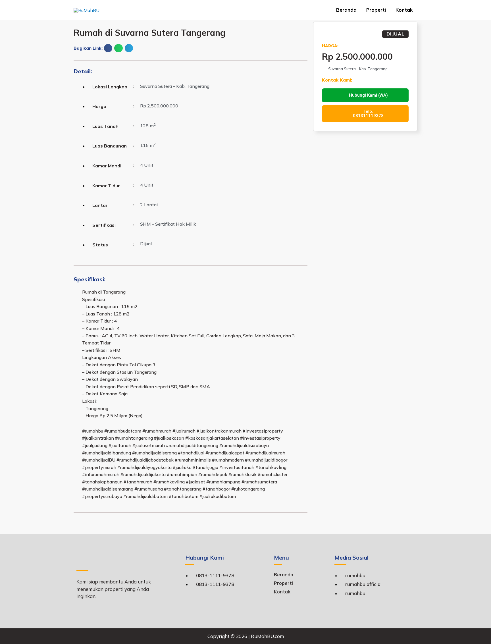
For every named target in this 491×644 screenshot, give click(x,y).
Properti (376, 10)
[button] (108, 48)
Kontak (404, 10)
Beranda (346, 10)
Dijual (395, 34)
